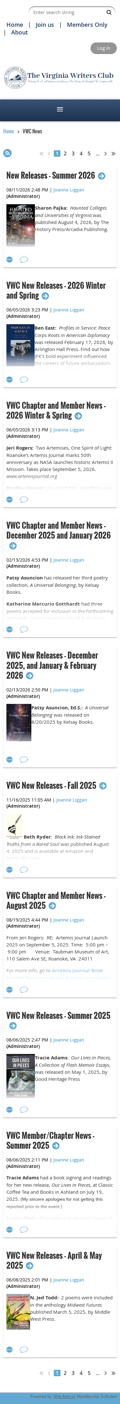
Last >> (113, 153)
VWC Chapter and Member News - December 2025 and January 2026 (58, 530)
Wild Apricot (64, 1396)
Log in (103, 48)
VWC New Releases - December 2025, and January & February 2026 (52, 665)
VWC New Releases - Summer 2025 (58, 1016)
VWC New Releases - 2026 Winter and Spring (56, 290)
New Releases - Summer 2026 (50, 175)
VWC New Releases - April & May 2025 (54, 1260)
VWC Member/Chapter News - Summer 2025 (50, 1140)
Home (14, 24)
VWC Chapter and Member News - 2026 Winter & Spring (56, 410)
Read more (9, 260)
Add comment (24, 260)
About (19, 32)
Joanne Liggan (68, 190)
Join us (45, 24)
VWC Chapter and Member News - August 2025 (56, 900)
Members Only (87, 24)
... (98, 153)
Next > (106, 153)
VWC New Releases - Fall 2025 (51, 785)
